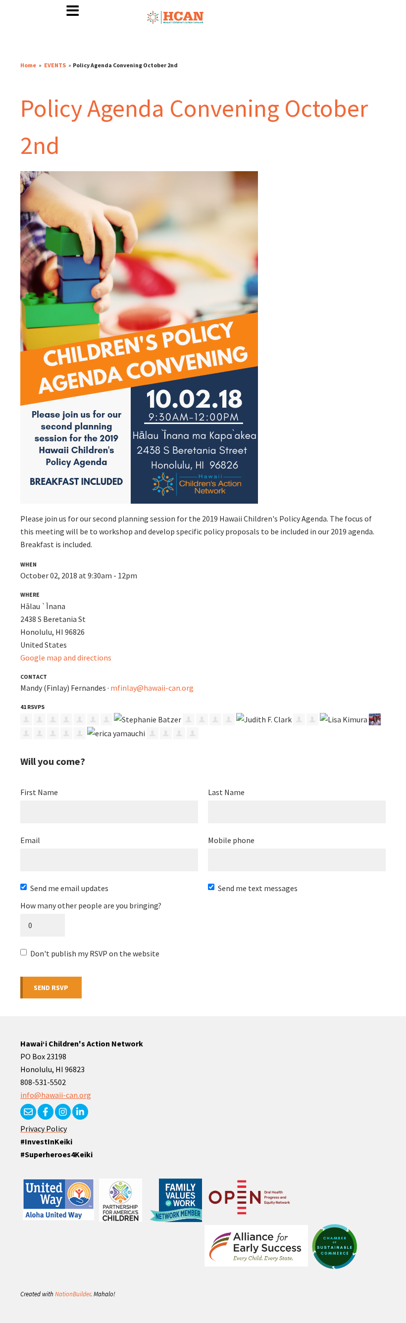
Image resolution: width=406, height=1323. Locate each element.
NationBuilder (73, 1294)
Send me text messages (258, 888)
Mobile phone (231, 840)
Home (28, 65)
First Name (39, 792)
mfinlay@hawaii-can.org (152, 688)
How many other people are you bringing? (90, 905)
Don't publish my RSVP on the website (94, 953)
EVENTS (55, 65)
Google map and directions (65, 657)
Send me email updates (69, 888)
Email (30, 840)
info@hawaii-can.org (55, 1095)
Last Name (226, 792)
